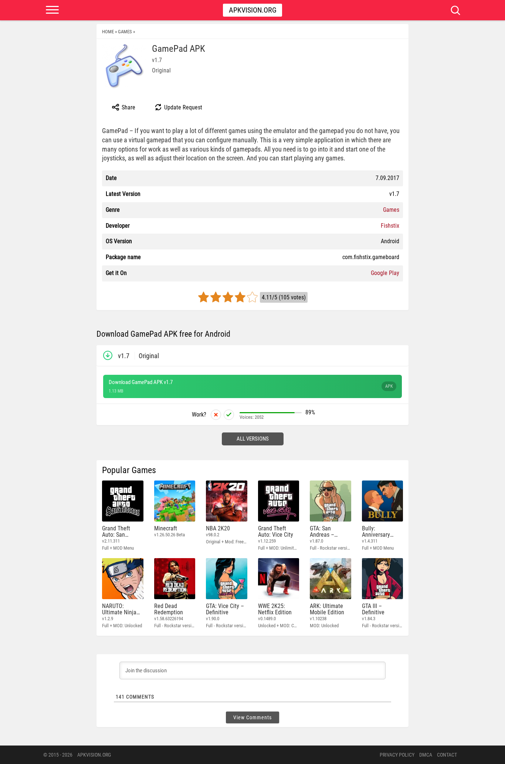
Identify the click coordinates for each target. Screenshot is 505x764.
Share (127, 107)
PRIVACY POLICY (397, 755)
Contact (447, 755)
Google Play (385, 272)
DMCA (425, 755)
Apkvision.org (253, 10)
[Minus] (216, 415)
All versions (253, 438)
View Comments (252, 717)
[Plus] (229, 415)
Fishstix (390, 225)
